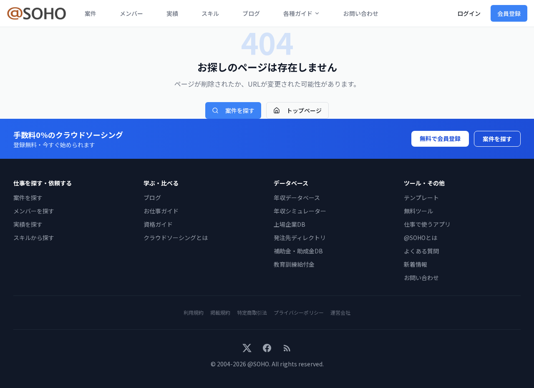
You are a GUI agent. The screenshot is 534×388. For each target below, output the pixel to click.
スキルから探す (33, 237)
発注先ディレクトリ (300, 237)
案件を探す (239, 110)
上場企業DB (289, 224)
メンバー (131, 13)
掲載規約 (220, 312)
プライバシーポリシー (299, 312)
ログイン (469, 13)
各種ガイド (297, 13)
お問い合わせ (360, 13)
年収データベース (297, 197)
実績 (172, 13)
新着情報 (415, 264)
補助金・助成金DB (298, 251)
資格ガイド (158, 224)
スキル (210, 13)
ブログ (251, 13)
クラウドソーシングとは (176, 237)
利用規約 (194, 312)
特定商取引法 (252, 312)
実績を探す (28, 224)
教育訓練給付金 (294, 264)
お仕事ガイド (161, 211)
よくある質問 (421, 251)
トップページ (304, 110)
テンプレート (421, 197)
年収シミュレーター (300, 211)
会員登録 (509, 13)
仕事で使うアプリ (427, 224)
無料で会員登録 (440, 138)
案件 (90, 13)
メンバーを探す (33, 211)
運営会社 (340, 312)
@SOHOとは (420, 237)
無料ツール (418, 211)
